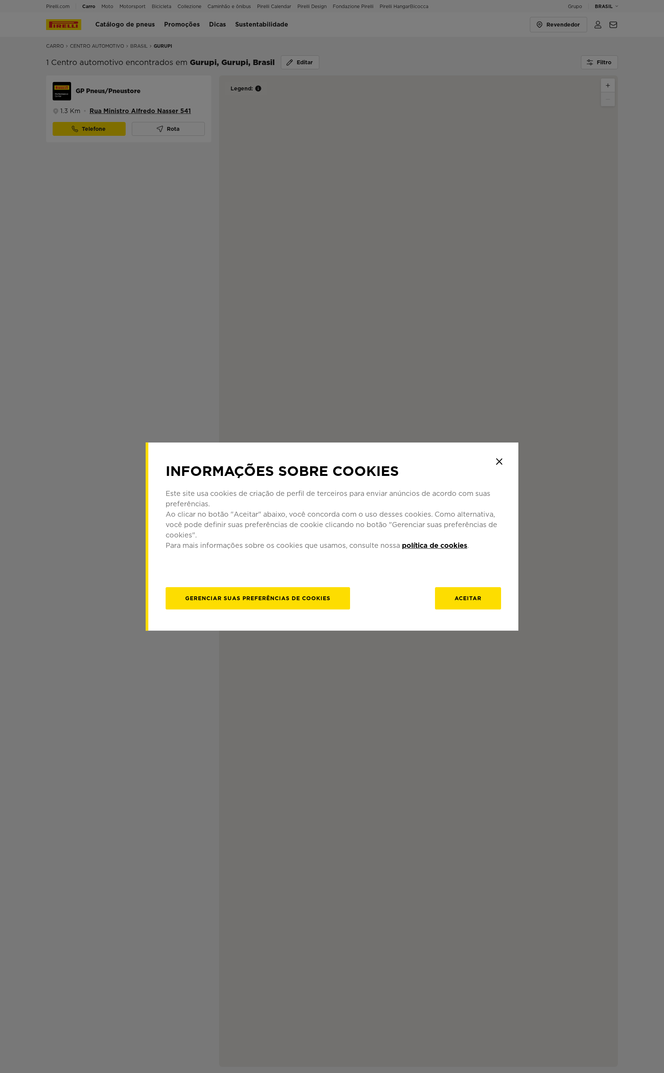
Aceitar (468, 598)
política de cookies (434, 545)
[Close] (499, 461)
